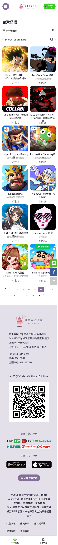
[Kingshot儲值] (15, 178)
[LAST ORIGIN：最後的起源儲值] (15, 217)
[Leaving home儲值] (43, 217)
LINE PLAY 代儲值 (15, 272)
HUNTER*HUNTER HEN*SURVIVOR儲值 (15, 76)
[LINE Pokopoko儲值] (43, 257)
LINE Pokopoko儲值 (42, 272)
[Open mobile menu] (6, 6)
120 (26, 295)
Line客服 (51, 6)
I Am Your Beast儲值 (42, 75)
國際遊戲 (47, 78)
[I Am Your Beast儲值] (43, 59)
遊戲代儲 (40, 503)
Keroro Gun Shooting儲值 (42, 155)
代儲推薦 (28, 503)
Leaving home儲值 (43, 233)
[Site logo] (27, 6)
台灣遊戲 (15, 78)
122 (38, 295)
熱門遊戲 (24, 276)
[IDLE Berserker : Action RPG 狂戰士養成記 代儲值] (43, 99)
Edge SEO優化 (39, 499)
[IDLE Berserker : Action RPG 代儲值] (15, 99)
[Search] (52, 39)
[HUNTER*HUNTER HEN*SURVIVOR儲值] (15, 59)
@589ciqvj (23, 342)
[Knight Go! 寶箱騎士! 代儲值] (43, 178)
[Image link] (29, 320)
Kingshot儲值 (15, 193)
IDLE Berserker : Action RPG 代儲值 (15, 116)
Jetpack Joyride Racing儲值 (15, 155)
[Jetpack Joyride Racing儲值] (15, 138)
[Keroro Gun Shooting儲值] (43, 138)
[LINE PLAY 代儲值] (15, 257)
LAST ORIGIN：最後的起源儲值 (15, 234)
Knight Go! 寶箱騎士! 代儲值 (42, 195)
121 (32, 295)
